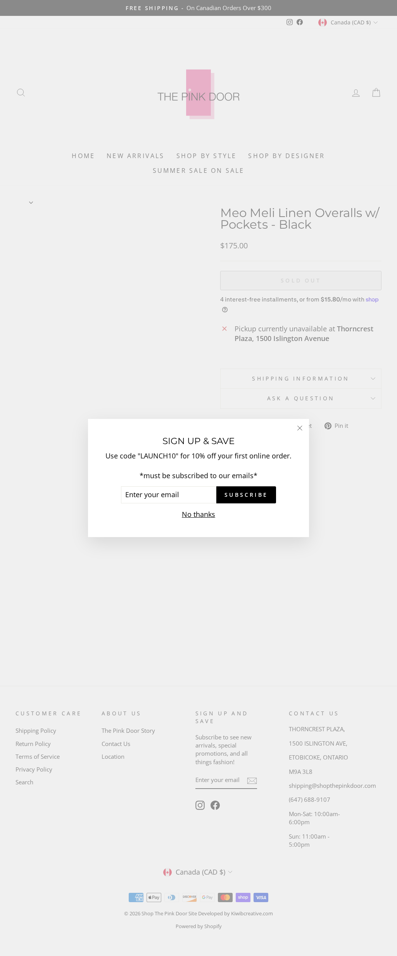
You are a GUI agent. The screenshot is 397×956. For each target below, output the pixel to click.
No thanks (198, 514)
